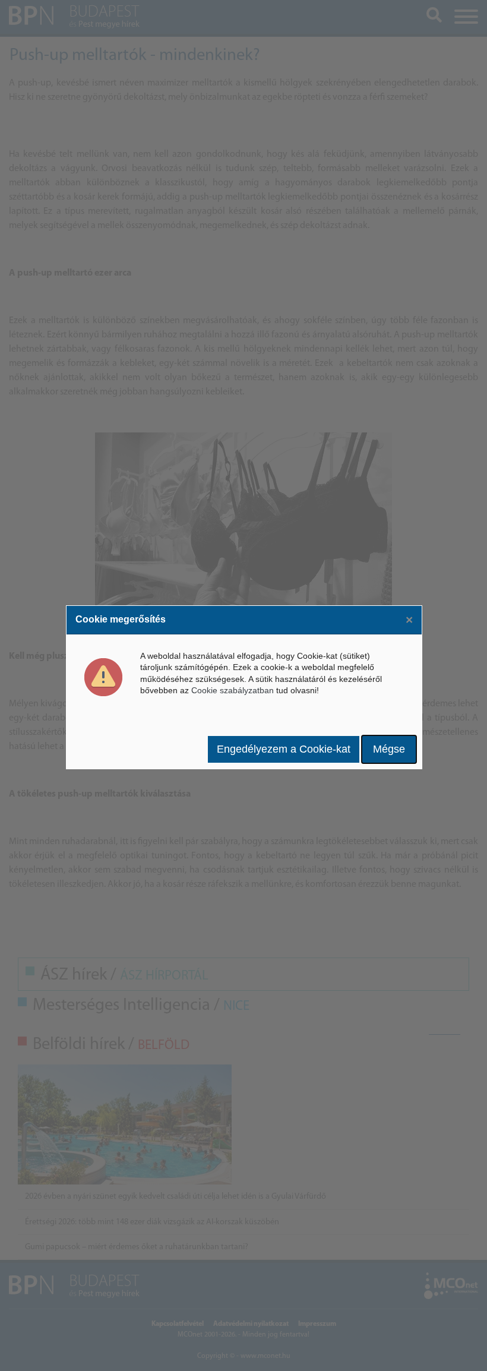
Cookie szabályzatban (232, 690)
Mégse (389, 749)
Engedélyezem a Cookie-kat (283, 749)
